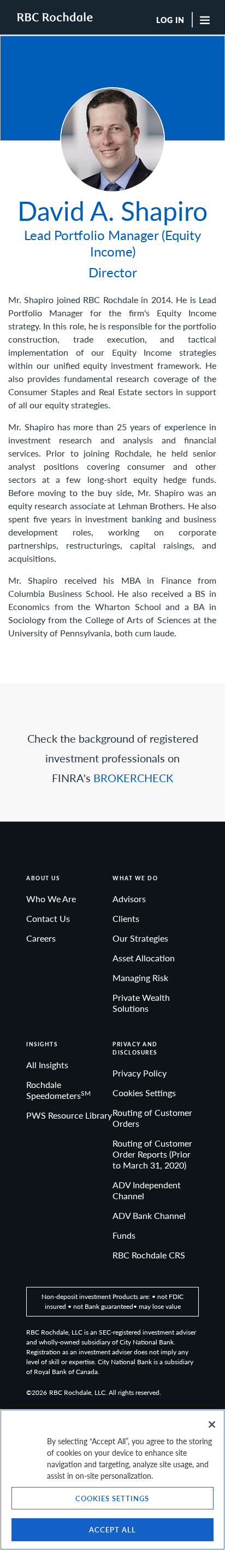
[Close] (212, 1424)
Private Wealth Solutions (141, 1003)
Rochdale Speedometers (58, 1090)
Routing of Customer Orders (152, 1118)
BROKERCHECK (133, 777)
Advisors (129, 898)
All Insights (47, 1064)
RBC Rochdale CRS (148, 1255)
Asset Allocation (143, 957)
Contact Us (48, 918)
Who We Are (51, 898)
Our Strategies (140, 938)
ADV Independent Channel (146, 1190)
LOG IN (170, 20)
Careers (41, 938)
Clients (125, 918)
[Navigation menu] (207, 19)
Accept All (112, 1529)
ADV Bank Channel (149, 1215)
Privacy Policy (139, 1073)
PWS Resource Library (69, 1115)
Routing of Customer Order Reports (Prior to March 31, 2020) (152, 1154)
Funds (123, 1235)
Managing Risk (140, 977)
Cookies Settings (144, 1092)
